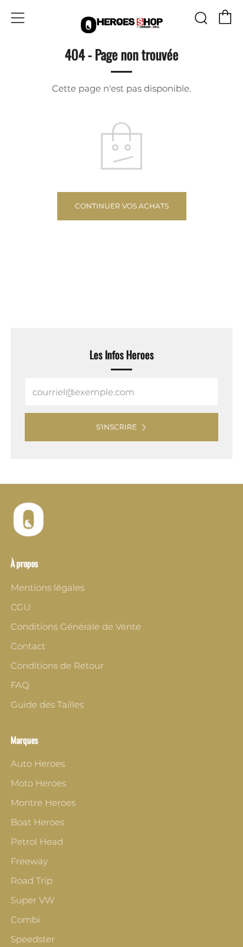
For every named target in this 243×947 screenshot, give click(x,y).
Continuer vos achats (122, 205)
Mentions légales (47, 587)
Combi (25, 919)
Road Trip (31, 880)
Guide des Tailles (47, 704)
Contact (28, 646)
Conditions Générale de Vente (76, 626)
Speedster (33, 939)
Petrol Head (37, 841)
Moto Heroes (38, 783)
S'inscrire (116, 426)
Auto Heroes (38, 763)
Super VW (32, 900)
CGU (21, 607)
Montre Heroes (43, 802)
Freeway (29, 861)
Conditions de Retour (57, 665)
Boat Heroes (37, 822)
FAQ (20, 685)
